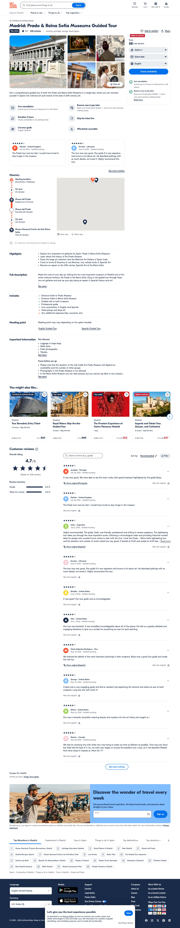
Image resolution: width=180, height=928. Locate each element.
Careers (134, 893)
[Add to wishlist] (44, 394)
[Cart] (145, 4)
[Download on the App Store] (68, 901)
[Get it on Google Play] (68, 890)
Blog (133, 897)
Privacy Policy (90, 897)
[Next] (170, 416)
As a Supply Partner (156, 889)
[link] (28, 417)
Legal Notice (90, 893)
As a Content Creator (157, 893)
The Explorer (136, 910)
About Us (135, 889)
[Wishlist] (135, 4)
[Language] (156, 4)
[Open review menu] (168, 471)
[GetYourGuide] (13, 5)
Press (133, 901)
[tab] (25, 840)
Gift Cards (135, 905)
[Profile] (166, 4)
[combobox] (46, 5)
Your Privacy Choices (93, 901)
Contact (88, 889)
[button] (31, 31)
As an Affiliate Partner (157, 897)
